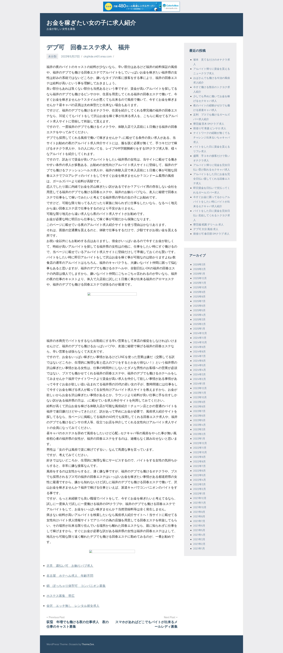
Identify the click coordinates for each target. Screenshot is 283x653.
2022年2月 (199, 488)
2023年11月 (199, 392)
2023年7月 (199, 410)
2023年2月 (199, 433)
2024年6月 (199, 360)
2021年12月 (199, 498)
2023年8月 (199, 406)
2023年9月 (199, 401)
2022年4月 (199, 479)
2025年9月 (199, 291)
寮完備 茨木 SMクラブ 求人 (208, 123)
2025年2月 (199, 323)
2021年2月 (199, 543)
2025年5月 (199, 310)
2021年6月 (199, 525)
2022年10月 (200, 452)
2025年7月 (199, 301)
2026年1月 (199, 273)
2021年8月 (199, 516)
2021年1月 (199, 548)
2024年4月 (199, 369)
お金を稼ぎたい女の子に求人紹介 (91, 22)
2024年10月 (200, 342)
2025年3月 (199, 319)
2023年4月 (199, 424)
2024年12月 (200, 333)
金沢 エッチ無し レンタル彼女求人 (73, 606)
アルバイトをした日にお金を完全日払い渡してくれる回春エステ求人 (211, 178)
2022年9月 (199, 456)
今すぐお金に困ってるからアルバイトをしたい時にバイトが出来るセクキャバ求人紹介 (211, 201)
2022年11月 (199, 447)
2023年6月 (199, 415)
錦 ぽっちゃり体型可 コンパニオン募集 (76, 586)
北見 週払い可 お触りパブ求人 (70, 565)
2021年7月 (199, 520)
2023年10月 (200, 397)
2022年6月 (199, 470)
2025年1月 (199, 328)
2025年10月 (200, 287)
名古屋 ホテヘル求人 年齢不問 (70, 575)
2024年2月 (199, 378)
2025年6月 (199, 305)
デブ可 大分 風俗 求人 (205, 229)
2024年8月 (199, 351)
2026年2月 (199, 268)
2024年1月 (199, 383)
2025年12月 (200, 278)
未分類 (52, 56)
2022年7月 (199, 465)
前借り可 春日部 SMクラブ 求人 (211, 233)
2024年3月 (199, 374)
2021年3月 (199, 539)
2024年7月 (199, 356)
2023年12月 (200, 388)
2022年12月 (200, 443)
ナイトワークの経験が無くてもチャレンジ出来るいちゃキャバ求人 (211, 137)
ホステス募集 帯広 (61, 596)
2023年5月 (199, 420)
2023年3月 (199, 429)
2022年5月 (199, 475)
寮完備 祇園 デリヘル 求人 (208, 224)
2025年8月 (199, 296)
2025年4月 (199, 314)
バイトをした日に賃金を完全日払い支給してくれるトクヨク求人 (211, 215)
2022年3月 (199, 484)
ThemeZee (88, 644)
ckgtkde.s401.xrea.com (98, 56)
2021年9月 (199, 511)
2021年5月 (199, 530)
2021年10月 (199, 507)
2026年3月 (199, 264)
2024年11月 (199, 337)
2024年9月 (199, 346)
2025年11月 (199, 282)
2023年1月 (199, 438)
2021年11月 (199, 502)
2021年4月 (199, 534)
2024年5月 (199, 365)
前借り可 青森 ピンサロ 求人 (209, 128)
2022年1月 (199, 493)
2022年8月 (199, 461)
